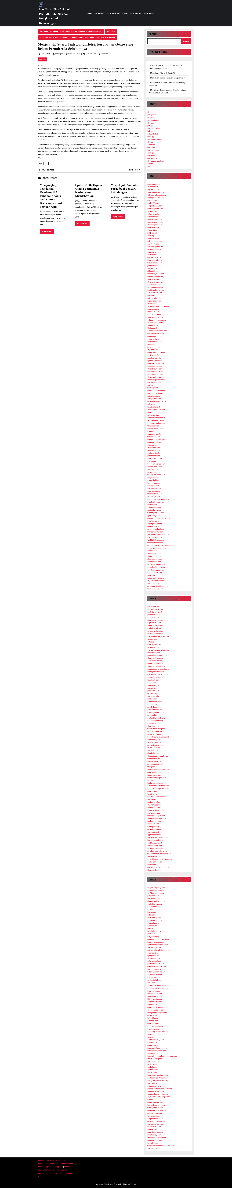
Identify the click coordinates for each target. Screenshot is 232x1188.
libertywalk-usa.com (155, 609)
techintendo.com (153, 285)
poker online (58, 1173)
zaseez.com (152, 211)
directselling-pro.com (155, 570)
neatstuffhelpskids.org (156, 718)
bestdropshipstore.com (156, 290)
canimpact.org (153, 827)
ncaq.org (150, 236)
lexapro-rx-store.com (155, 848)
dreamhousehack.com (156, 529)
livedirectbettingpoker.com (157, 1048)
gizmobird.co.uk (153, 615)
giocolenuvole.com (154, 257)
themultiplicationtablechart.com (159, 859)
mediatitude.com (153, 653)
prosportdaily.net (153, 456)
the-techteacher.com (155, 532)
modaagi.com (152, 704)
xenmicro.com (153, 238)
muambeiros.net (153, 748)
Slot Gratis (135, 13)
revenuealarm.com (154, 572)
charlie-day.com (153, 1045)
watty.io (150, 928)
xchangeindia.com (154, 524)
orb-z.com (151, 983)
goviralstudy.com (154, 829)
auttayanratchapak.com (156, 961)
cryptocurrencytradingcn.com (159, 1097)
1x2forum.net (152, 187)
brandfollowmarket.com (156, 1105)
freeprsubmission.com (156, 475)
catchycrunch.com (154, 214)
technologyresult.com (155, 274)
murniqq (41, 1173)
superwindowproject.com (157, 818)
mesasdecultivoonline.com (157, 988)
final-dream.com (153, 448)
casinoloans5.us (153, 802)
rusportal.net (152, 926)
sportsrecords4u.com (155, 363)
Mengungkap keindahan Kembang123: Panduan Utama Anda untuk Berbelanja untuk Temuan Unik (51, 195)
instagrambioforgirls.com (157, 1013)
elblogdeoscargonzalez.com (158, 756)
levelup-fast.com (153, 347)
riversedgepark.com (155, 208)
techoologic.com (153, 496)
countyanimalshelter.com (157, 1110)
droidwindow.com (154, 472)
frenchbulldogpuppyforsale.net (159, 854)
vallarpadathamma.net (156, 972)
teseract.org (152, 461)
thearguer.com (153, 1029)
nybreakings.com (154, 515)
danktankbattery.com (155, 1040)
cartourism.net (153, 832)
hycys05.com (152, 1004)
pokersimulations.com (156, 352)
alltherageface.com (154, 559)
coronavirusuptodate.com (157, 331)
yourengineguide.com (155, 513)
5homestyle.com (154, 870)
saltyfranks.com (153, 685)
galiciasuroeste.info (155, 710)
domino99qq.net (153, 898)
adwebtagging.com (154, 1113)
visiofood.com (152, 469)
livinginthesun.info (154, 931)
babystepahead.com (155, 1118)
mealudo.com (152, 1042)
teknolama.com (153, 977)
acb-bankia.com (153, 1061)
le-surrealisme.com (155, 664)
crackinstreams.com (155, 333)
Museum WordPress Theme (108, 1184)
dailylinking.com (153, 252)
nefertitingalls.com (154, 219)
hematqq (49, 1173)
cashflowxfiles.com (155, 1015)
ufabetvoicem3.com (155, 382)
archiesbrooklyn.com (155, 745)
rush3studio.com (154, 907)
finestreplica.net (153, 407)
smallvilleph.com (154, 707)
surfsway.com (153, 295)
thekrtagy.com (153, 521)
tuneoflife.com (152, 1143)
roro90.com (151, 909)
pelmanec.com (153, 896)
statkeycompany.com (155, 672)
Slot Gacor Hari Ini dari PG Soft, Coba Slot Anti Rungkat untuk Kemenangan (71, 31)
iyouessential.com (154, 260)
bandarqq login (62, 1170)
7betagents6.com (154, 328)
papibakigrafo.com (154, 821)
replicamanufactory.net (156, 355)
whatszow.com (153, 279)
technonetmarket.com (156, 423)
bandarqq (63, 1160)
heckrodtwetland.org (155, 783)
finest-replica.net (153, 450)
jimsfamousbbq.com (155, 606)
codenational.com (154, 562)
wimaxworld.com (154, 734)
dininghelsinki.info (154, 399)
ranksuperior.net (153, 1116)
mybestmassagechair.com (157, 788)
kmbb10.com (152, 1018)
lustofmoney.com (154, 1135)
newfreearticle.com (154, 996)
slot (45, 163)
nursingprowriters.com (156, 1086)
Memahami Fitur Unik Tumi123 (162, 73)
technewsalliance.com (156, 420)
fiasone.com (152, 1037)
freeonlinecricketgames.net (158, 737)
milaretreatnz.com (154, 702)
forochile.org (152, 723)
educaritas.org (153, 228)
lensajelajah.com (154, 230)
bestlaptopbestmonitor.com (158, 769)
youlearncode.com (154, 266)
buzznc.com (152, 551)
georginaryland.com (155, 772)
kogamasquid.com (154, 856)
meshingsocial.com (155, 1026)
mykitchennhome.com (156, 810)
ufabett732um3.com (155, 429)
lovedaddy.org (152, 1053)
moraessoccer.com (155, 721)
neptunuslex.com (154, 623)
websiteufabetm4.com (156, 391)
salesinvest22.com (154, 458)
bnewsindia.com (153, 483)
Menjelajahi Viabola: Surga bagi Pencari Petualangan (124, 188)
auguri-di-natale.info (155, 625)
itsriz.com (151, 934)
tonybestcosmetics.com (156, 548)
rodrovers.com (153, 312)
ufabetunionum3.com (155, 371)
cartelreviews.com (154, 293)
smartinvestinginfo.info (156, 418)
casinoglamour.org (154, 862)
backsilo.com (152, 1070)
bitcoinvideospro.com (155, 942)
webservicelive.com (155, 589)
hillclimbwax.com (154, 1127)
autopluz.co (151, 642)
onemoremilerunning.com (157, 1007)
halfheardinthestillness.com (158, 786)
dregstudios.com (154, 715)
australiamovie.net (154, 612)
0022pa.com (152, 693)
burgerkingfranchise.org (156, 969)
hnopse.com (152, 1129)
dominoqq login (52, 1163)
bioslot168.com (153, 583)
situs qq (150, 136)
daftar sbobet (152, 134)
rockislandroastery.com (156, 567)
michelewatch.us (154, 628)
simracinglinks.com (155, 658)
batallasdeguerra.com (155, 712)
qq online (150, 118)
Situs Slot (100, 13)
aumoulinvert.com (154, 813)
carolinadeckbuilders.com (157, 674)
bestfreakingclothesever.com (158, 1078)
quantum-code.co (154, 442)
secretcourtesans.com (156, 192)
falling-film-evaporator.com (157, 1080)
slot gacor (149, 13)
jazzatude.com (153, 691)
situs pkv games (52, 1160)
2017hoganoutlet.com (155, 893)
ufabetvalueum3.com (155, 374)
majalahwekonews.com (156, 890)
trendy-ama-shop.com (156, 464)
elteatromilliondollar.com (156, 966)
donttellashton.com (154, 904)
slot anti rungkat (49, 1170)
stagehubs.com (153, 184)
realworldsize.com (154, 975)
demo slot (151, 147)
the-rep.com (152, 682)
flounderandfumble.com (156, 409)
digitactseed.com (154, 301)
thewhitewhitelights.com (156, 778)
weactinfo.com (153, 1023)
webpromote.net (153, 759)
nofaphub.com (153, 217)
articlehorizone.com (155, 323)
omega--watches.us (155, 631)
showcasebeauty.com (156, 666)
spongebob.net (153, 955)
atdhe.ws (151, 780)
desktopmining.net (154, 843)
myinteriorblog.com (155, 480)
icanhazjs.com (153, 824)
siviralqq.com (152, 1072)
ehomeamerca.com (155, 282)
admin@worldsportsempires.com (67, 54)
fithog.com (151, 767)
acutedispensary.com (155, 1091)
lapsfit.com (151, 344)
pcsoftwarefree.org (154, 249)
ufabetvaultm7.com (155, 377)
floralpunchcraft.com (155, 1034)
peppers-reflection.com (156, 1140)
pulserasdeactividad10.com (158, 837)
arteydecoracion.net (155, 764)
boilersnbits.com (153, 991)
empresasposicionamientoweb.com (161, 545)
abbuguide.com (153, 271)
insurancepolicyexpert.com (158, 669)
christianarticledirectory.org (158, 867)
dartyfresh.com (153, 244)
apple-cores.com (154, 835)
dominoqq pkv (153, 158)
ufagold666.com (153, 477)
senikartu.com (153, 923)
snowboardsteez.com (155, 1010)
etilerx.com (151, 404)
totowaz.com (152, 1100)
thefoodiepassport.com (156, 816)
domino (150, 164)
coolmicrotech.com (155, 526)
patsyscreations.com (155, 222)
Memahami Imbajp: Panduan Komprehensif (167, 78)
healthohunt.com (153, 412)
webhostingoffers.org (155, 276)
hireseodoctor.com (154, 342)
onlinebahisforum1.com (156, 195)
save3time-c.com (154, 644)
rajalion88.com (153, 203)
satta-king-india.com (155, 317)
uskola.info (151, 431)
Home (89, 13)
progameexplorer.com (156, 564)
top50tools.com (153, 680)
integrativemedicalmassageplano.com (162, 1056)
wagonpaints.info (154, 434)
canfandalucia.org (154, 510)
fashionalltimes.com (155, 537)
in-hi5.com (151, 915)
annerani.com (152, 688)
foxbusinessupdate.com (156, 1051)
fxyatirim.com (152, 268)
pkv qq (150, 142)
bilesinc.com (152, 699)
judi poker (151, 131)
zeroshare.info (153, 696)
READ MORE (48, 232)
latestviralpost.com (154, 994)
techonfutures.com (154, 494)
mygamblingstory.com (156, 888)
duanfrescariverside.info (156, 401)
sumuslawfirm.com (155, 1083)
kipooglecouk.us (153, 807)
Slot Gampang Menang (117, 13)
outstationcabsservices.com (158, 518)
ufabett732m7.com (154, 467)
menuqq (41, 1160)
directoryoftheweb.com (156, 901)
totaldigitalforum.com (155, 540)
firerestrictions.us (154, 742)
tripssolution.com (154, 314)
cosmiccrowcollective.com (157, 945)
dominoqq (151, 145)
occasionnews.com (155, 1132)
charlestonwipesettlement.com (159, 1102)
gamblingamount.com (155, 1124)
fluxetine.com (152, 794)
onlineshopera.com (154, 241)
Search (154, 34)
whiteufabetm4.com (155, 393)
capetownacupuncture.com (158, 939)
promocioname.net (154, 731)
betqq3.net (151, 799)
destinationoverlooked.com (158, 1121)
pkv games (151, 115)
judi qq (149, 126)
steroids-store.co (154, 761)
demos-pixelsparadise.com (158, 650)
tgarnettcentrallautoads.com (158, 636)
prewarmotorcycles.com (157, 655)
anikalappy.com (153, 396)
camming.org (152, 200)
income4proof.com (154, 225)
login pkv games (153, 128)
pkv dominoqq (153, 120)
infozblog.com (152, 750)
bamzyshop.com (154, 488)
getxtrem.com (152, 1021)
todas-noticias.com (154, 920)
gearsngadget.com (154, 339)
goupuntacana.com (155, 206)
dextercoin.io (152, 865)
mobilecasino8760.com (156, 797)
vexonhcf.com (153, 647)
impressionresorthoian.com (158, 1075)
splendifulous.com (154, 361)
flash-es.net (152, 1064)
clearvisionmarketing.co (156, 439)
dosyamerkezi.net (154, 661)
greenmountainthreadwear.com (159, 1089)
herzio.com (151, 912)
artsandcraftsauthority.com (157, 586)
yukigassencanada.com (156, 320)
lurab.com (151, 575)
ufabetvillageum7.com (156, 380)
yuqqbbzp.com (153, 325)
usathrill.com (152, 505)
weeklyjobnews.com (155, 1108)
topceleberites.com (154, 366)
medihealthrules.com (155, 502)
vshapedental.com (154, 507)
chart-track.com (153, 726)
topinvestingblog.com (155, 677)
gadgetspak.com (154, 336)
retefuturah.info (153, 415)
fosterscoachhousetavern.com (159, 985)
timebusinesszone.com (156, 1138)
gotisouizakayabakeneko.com (159, 950)
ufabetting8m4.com (155, 369)
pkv (148, 112)
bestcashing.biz (153, 740)
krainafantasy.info (154, 917)
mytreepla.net (152, 350)
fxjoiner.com (152, 554)
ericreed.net (152, 791)
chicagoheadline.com (155, 198)
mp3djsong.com (153, 617)
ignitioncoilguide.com (155, 578)
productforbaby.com (155, 980)
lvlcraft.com (152, 304)
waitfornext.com (153, 437)
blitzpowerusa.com (154, 999)
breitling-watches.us (155, 634)
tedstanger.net (153, 426)
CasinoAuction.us (154, 805)
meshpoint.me (153, 953)
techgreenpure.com (155, 287)
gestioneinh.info (153, 453)
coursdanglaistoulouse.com (158, 620)
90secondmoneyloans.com (158, 306)
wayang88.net (152, 388)
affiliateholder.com (154, 1148)
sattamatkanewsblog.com (157, 1094)
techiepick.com (153, 486)
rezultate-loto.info (154, 358)
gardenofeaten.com (155, 1002)
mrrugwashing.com (155, 1059)
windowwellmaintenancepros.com (160, 1146)
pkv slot (150, 123)
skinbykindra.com (154, 556)
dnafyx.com (152, 255)
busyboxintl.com (153, 958)
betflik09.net (152, 233)
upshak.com (152, 1067)
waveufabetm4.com (155, 385)
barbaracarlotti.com (155, 840)
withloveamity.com (154, 263)
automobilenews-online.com (158, 534)
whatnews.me (152, 445)
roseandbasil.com (154, 775)
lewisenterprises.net (155, 246)
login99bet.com (153, 189)
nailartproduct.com (154, 298)
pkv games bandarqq (155, 139)
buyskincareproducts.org (157, 851)
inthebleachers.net (154, 845)
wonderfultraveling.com (156, 729)
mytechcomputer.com (156, 581)
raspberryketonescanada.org (158, 499)
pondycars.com (153, 491)
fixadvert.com (152, 639)
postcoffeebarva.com (155, 964)
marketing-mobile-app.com (158, 1032)
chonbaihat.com (153, 753)
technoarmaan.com (155, 543)
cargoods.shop (153, 937)
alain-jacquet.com (154, 947)
